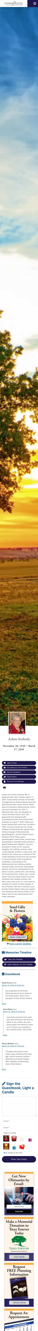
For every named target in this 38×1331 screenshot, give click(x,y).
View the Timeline (15, 959)
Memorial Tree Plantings (15, 781)
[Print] (4, 787)
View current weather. (20, 943)
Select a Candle (10, 1133)
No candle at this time (13, 1153)
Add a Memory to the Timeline (16, 768)
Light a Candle (12, 763)
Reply (4, 1004)
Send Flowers (12, 777)
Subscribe (19, 1211)
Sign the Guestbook (13, 772)
